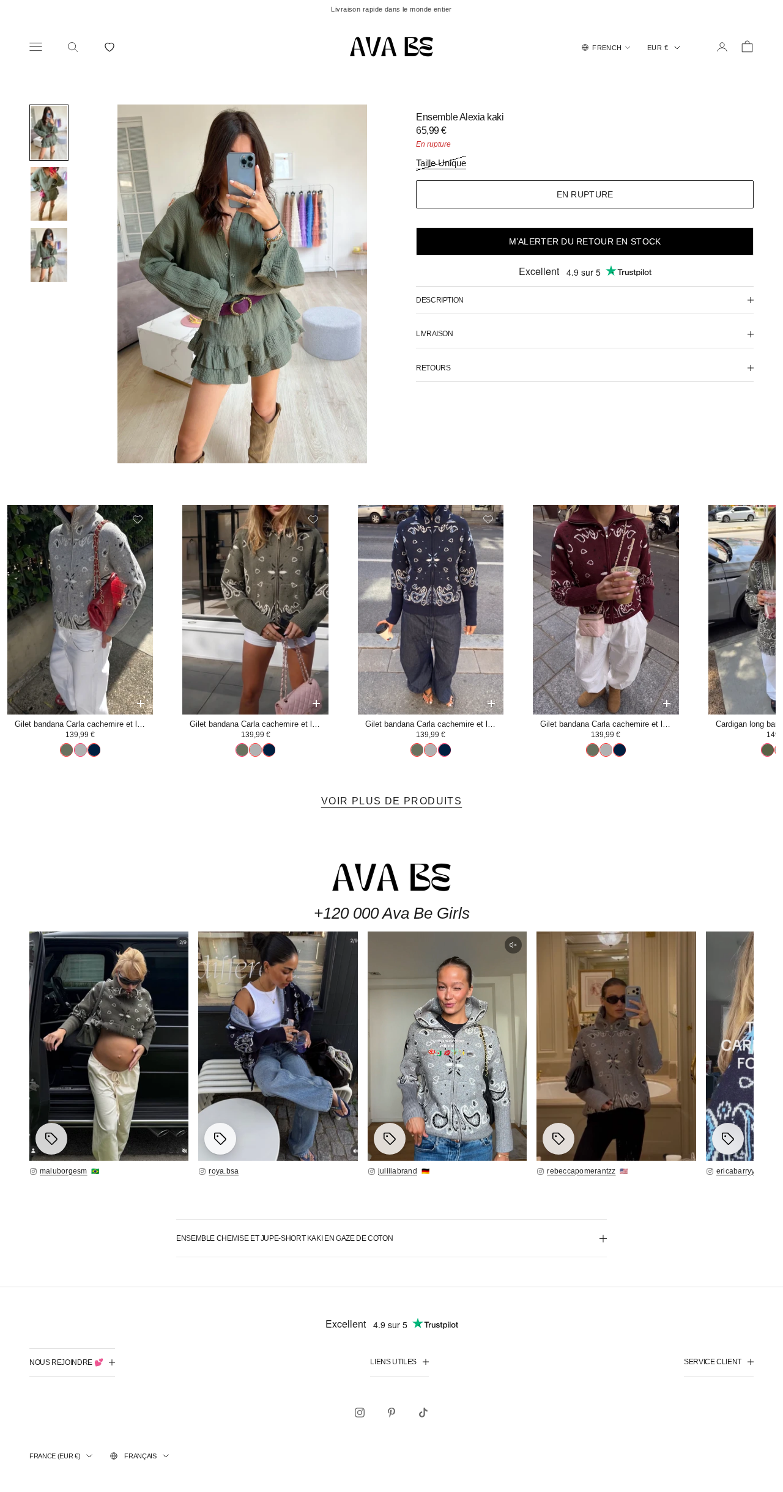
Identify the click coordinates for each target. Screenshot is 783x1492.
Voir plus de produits (391, 801)
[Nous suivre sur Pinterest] (391, 1412)
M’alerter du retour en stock (585, 241)
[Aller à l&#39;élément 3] (49, 255)
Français (140, 1456)
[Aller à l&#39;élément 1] (49, 133)
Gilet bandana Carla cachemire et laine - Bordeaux (609, 724)
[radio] (66, 750)
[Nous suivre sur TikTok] (423, 1412)
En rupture (585, 194)
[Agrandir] (108, 1046)
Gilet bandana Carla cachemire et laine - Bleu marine (434, 724)
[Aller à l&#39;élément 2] (49, 194)
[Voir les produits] (51, 1139)
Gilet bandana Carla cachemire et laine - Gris (84, 724)
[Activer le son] (513, 945)
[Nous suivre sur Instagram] (360, 1412)
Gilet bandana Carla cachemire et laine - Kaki (259, 724)
